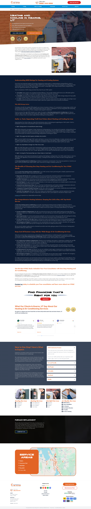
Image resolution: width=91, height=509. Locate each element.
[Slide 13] (47, 335)
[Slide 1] (37, 335)
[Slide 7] (42, 335)
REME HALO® (66, 402)
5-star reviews (27, 58)
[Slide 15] (49, 335)
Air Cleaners (66, 406)
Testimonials (52, 6)
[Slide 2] (38, 335)
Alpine (21, 461)
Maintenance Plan (70, 488)
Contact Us (21, 431)
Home (11, 9)
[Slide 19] (52, 335)
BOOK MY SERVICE (35, 33)
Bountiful (22, 468)
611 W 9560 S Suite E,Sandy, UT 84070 (14, 495)
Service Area (64, 6)
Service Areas (45, 495)
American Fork (23, 463)
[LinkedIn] (50, 488)
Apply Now (45, 299)
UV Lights (65, 409)
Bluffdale (22, 465)
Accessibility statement (58, 507)
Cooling (24, 6)
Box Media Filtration (68, 408)
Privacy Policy (52, 507)
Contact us (17, 195)
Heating (13, 6)
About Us (76, 6)
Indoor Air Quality (38, 6)
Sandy (11, 493)
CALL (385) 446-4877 (18, 33)
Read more (19, 332)
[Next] (75, 326)
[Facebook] (41, 488)
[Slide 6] (41, 335)
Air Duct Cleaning (67, 411)
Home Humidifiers (67, 404)
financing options (61, 275)
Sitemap (64, 507)
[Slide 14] (48, 335)
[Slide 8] (43, 335)
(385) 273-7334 (12, 501)
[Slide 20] (53, 335)
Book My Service (74, 2)
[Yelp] (45, 488)
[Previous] (16, 326)
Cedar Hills (23, 470)
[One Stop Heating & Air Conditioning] (15, 2)
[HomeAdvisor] (43, 488)
